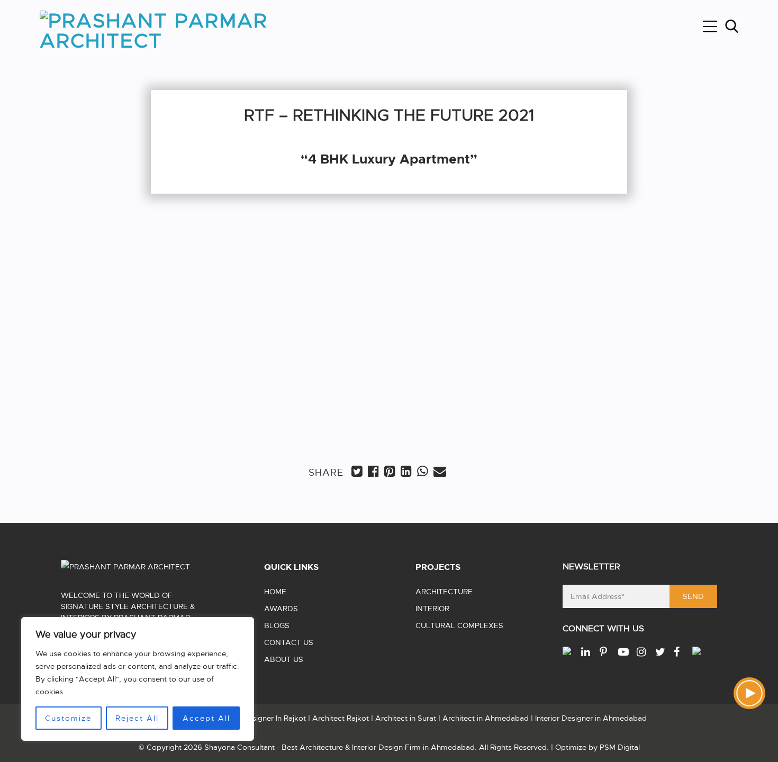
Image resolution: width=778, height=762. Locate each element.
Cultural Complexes (459, 625)
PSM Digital (620, 747)
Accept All (206, 718)
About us (283, 659)
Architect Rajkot (340, 718)
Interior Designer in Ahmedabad (591, 718)
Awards (281, 608)
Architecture (444, 591)
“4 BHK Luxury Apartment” (252, 391)
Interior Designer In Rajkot (261, 718)
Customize (68, 718)
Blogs (277, 625)
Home (275, 591)
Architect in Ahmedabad (485, 718)
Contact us (288, 642)
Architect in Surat (405, 718)
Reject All (137, 718)
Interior (432, 608)
